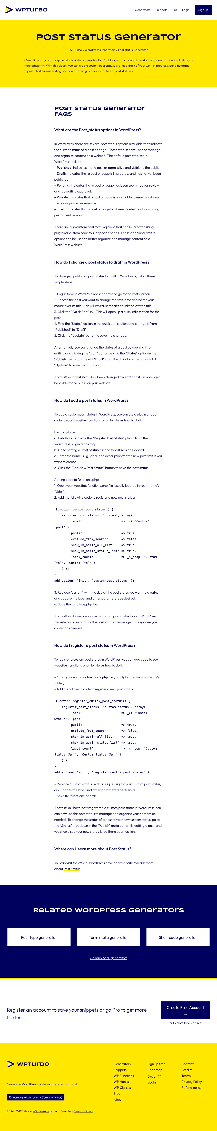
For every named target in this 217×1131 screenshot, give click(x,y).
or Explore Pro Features (185, 1023)
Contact (187, 1064)
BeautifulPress (83, 1111)
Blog (117, 1093)
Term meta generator (108, 937)
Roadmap (154, 1070)
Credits (186, 1070)
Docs (151, 1076)
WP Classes (122, 1087)
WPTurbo (75, 50)
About (118, 1099)
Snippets (120, 1070)
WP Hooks (121, 1081)
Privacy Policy (191, 1081)
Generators (122, 1064)
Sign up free (156, 1064)
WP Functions (124, 1076)
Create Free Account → (185, 1010)
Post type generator (39, 937)
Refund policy (191, 1087)
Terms (186, 1076)
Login (151, 1082)
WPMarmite (41, 1111)
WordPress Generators (100, 50)
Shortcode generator (178, 937)
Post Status (72, 869)
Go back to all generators (108, 958)
